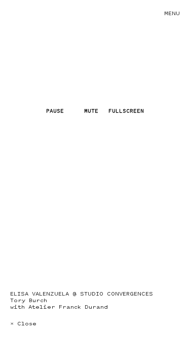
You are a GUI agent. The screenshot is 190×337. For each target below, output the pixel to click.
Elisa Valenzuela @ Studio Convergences (81, 294)
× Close (23, 323)
